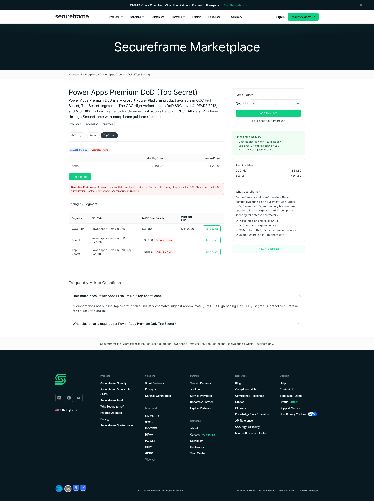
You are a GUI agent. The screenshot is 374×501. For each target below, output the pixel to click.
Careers (202, 434)
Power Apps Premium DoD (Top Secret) (112, 251)
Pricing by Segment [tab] (83, 204)
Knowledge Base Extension (252, 414)
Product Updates (111, 413)
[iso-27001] (68, 488)
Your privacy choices (293, 414)
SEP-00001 (188, 228)
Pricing (104, 419)
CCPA (148, 447)
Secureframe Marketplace (116, 425)
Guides (239, 402)
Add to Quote (268, 113)
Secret (93, 135)
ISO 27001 (151, 428)
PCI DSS (150, 441)
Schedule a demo (291, 395)
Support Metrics (290, 408)
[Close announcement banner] (361, 5)
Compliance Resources (249, 395)
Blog (238, 383)
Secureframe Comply (113, 383)
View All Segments (268, 248)
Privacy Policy (266, 490)
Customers (197, 447)
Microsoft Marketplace (83, 74)
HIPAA (149, 434)
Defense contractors (158, 395)
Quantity (242, 103)
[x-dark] (69, 398)
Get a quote (79, 176)
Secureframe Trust (111, 400)
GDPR (149, 453)
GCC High (76, 135)
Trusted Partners (200, 383)
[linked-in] (59, 398)
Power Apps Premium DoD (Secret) (108, 240)
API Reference (244, 420)
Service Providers (201, 395)
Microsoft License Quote (250, 433)
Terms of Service (245, 490)
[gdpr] (83, 488)
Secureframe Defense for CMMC (116, 391)
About (194, 428)
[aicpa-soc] (59, 488)
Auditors (195, 389)
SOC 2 (149, 422)
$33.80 (147, 228)
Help (283, 383)
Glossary (240, 408)
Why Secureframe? (112, 406)
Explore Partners (200, 408)
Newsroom (196, 441)
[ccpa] (76, 488)
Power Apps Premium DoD (108, 228)
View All (150, 459)
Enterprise (151, 389)
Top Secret (109, 135)
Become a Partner (201, 402)
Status (284, 402)
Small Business (154, 383)
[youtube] (79, 398)
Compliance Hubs (246, 389)
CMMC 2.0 (152, 416)
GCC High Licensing (247, 427)
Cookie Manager (309, 490)
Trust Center (198, 453)
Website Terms (287, 490)
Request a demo (301, 17)
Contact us (287, 389)
